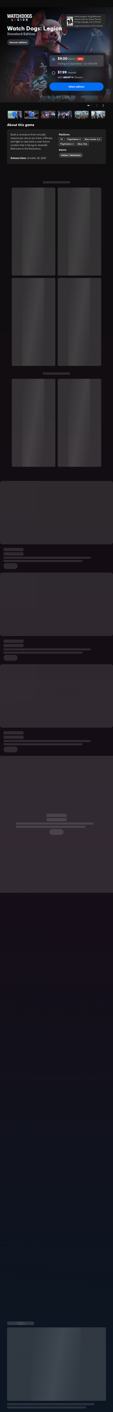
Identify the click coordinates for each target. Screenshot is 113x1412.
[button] (15, 115)
